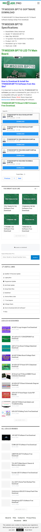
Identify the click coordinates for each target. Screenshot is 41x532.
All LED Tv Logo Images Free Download (24, 327)
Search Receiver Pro (7, 254)
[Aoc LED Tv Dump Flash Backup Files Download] (6, 484)
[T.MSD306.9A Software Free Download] (29, 219)
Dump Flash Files (9, 289)
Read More (28, 530)
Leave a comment (21, 247)
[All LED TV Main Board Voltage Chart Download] (6, 358)
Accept (20, 530)
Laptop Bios (8, 277)
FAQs (5, 311)
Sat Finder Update (10, 285)
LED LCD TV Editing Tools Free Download (25, 411)
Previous (7, 178)
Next (19, 178)
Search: (5, 111)
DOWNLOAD (20, 121)
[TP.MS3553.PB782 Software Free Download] (29, 199)
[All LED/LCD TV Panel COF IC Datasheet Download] (6, 367)
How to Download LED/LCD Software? (15, 308)
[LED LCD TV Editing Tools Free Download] (6, 414)
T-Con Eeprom (9, 300)
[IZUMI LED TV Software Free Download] (6, 447)
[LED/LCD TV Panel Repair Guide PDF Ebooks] (6, 395)
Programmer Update (10, 281)
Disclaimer (17, 520)
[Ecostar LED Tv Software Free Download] (6, 475)
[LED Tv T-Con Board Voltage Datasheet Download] (6, 348)
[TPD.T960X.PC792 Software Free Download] (11, 199)
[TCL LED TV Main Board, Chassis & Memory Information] (6, 465)
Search (35, 257)
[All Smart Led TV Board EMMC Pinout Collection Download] (6, 376)
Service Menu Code (10, 296)
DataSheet (8, 293)
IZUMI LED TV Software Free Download (24, 444)
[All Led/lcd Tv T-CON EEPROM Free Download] (6, 339)
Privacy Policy (31, 518)
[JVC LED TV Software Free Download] (6, 437)
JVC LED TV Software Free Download (23, 435)
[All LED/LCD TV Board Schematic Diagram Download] (6, 386)
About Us (8, 518)
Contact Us (21, 518)
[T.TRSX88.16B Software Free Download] (11, 219)
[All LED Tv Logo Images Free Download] (6, 329)
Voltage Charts (9, 304)
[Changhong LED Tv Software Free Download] (6, 503)
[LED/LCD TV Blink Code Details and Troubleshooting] (6, 404)
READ (18, 97)
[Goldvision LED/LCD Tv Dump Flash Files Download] (6, 493)
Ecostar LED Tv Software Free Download (25, 472)
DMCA (25, 520)
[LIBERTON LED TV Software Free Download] (6, 456)
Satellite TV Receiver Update (12, 274)
